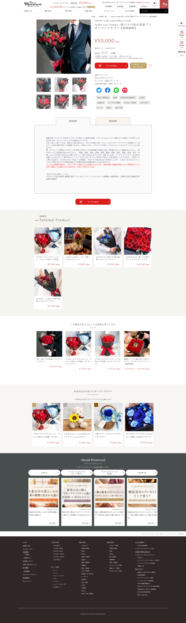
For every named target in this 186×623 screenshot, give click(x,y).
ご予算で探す (55, 542)
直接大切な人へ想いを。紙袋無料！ (147, 589)
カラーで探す (55, 567)
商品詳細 (113, 121)
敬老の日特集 (85, 548)
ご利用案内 (108, 6)
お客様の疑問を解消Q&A (142, 552)
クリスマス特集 (114, 102)
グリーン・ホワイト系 (60, 584)
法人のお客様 (129, 11)
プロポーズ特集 (130, 102)
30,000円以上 (57, 559)
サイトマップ (27, 581)
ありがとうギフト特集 (116, 571)
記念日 (142, 97)
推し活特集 (113, 557)
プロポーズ (85, 545)
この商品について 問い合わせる (138, 65)
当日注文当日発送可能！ (144, 592)
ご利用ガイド (27, 558)
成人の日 (118, 107)
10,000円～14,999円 (59, 554)
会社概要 (25, 568)
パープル (56, 581)
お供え (83, 554)
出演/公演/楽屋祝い (128, 97)
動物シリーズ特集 (114, 568)
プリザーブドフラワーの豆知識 (146, 563)
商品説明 (73, 121)
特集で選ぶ (48, 11)
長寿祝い (84, 579)
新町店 (27, 554)
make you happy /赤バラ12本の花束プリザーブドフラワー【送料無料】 (134, 16)
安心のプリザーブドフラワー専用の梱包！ (149, 586)
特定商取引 (26, 578)
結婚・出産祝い (86, 557)
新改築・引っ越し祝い (88, 574)
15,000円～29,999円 (59, 557)
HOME (93, 16)
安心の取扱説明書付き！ (144, 583)
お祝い (109, 107)
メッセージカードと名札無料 (145, 580)
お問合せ (144, 6)
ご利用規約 (26, 571)
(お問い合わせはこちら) (135, 58)
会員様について (28, 561)
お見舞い (84, 588)
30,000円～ (144, 102)
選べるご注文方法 (142, 595)
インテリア (85, 576)
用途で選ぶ (89, 11)
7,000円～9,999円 (58, 551)
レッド (99, 107)
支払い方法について (102, 78)
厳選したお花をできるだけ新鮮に (147, 572)
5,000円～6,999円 (58, 548)
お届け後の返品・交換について (107, 83)
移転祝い (84, 565)
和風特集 (112, 559)
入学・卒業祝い (86, 571)
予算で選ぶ (68, 11)
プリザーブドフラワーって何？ (145, 548)
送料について (100, 75)
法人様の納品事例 (142, 545)
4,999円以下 (57, 545)
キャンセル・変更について (105, 81)
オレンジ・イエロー (59, 576)
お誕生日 (100, 102)
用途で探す (82, 542)
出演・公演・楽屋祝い (88, 593)
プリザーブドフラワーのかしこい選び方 (148, 560)
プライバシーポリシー (30, 574)
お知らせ (140, 557)
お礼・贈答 (85, 582)
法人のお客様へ (140, 542)
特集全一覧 (141, 566)
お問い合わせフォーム (30, 564)
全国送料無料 (141, 575)
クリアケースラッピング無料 (145, 578)
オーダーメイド (109, 11)
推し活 (83, 591)
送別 (115, 97)
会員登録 (120, 6)
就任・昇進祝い (103, 97)
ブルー (55, 578)
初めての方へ (139, 569)
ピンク (55, 573)
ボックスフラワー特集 (116, 565)
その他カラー (57, 587)
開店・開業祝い (86, 562)
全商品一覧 (28, 11)
